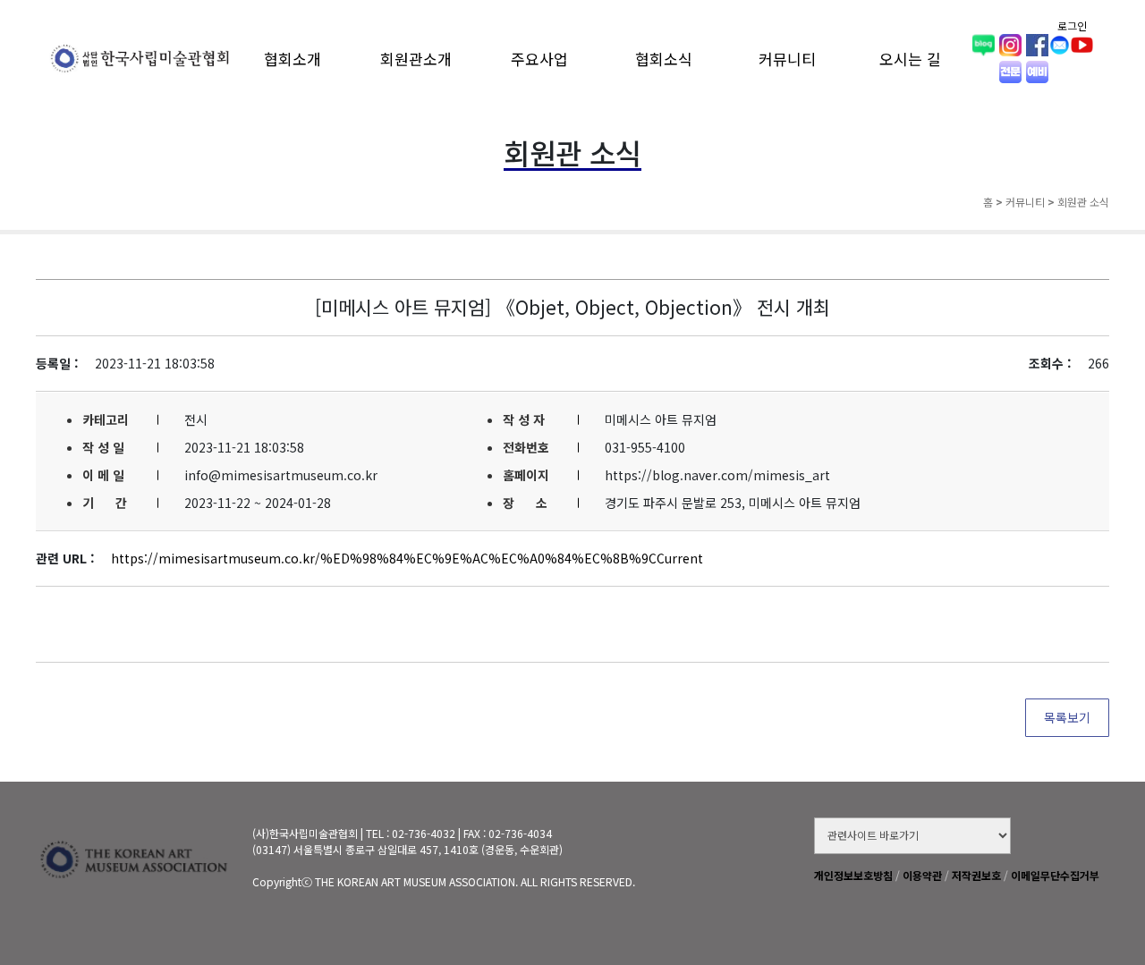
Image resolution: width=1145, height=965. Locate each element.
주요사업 (539, 58)
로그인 (1072, 25)
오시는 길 (910, 58)
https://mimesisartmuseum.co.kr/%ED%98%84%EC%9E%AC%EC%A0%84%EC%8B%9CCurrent (407, 558)
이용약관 (922, 875)
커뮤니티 (787, 58)
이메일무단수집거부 (1055, 875)
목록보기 (1067, 717)
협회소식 (663, 58)
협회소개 (292, 58)
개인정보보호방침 (853, 875)
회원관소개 (416, 58)
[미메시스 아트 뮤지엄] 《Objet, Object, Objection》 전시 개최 (572, 306)
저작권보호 (976, 875)
